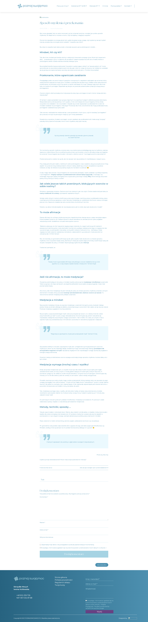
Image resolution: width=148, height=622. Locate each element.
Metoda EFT (94, 6)
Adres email (44, 530)
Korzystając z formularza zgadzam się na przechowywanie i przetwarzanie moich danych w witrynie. (73, 548)
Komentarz (44, 497)
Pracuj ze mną (62, 6)
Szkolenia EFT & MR (78, 6)
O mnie (105, 6)
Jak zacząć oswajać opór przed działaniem (94, 467)
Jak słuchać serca (46, 467)
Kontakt (127, 6)
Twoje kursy (60, 585)
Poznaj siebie (115, 6)
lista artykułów (101, 565)
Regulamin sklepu (62, 582)
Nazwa (42, 522)
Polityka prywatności (63, 580)
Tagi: (42, 479)
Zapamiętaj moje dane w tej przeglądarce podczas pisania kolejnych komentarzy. (67, 544)
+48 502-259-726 (23, 595)
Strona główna (61, 577)
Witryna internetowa (46, 537)
